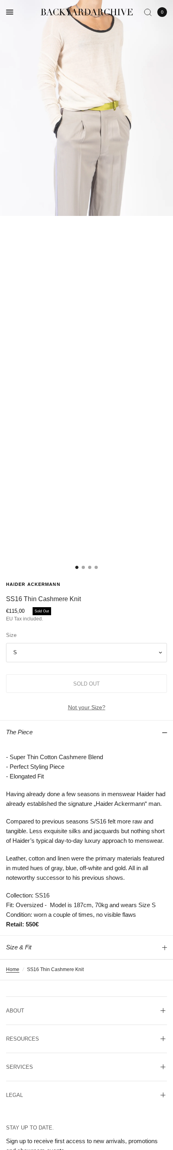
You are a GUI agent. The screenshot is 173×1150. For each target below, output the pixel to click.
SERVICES (19, 1067)
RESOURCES (22, 1039)
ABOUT (15, 1011)
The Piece (19, 732)
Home (12, 969)
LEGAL (14, 1095)
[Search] (147, 12)
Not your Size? (86, 707)
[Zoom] (86, 108)
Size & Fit (18, 947)
